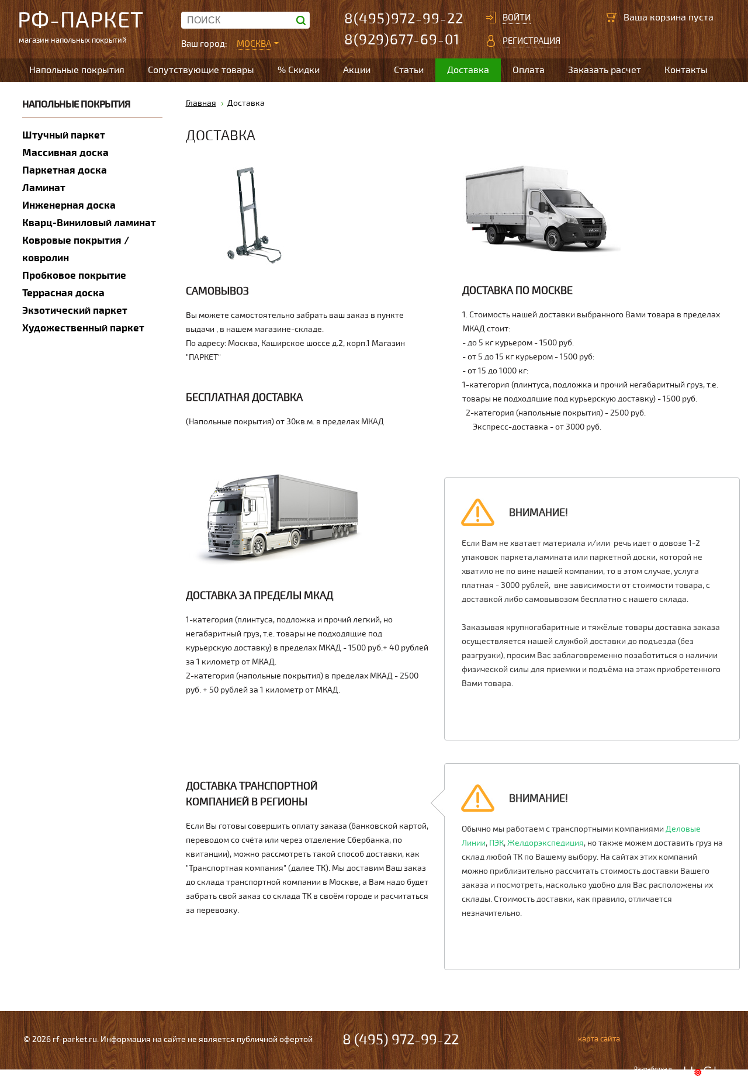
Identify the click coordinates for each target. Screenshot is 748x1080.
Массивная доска (65, 153)
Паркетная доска (64, 170)
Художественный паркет (83, 328)
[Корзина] (612, 17)
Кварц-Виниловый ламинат (89, 223)
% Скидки (299, 70)
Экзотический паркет (74, 310)
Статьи (409, 70)
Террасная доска (63, 293)
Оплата (528, 70)
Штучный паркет (63, 135)
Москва (254, 44)
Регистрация (531, 41)
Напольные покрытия (76, 70)
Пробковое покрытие (74, 275)
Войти (517, 17)
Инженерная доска (69, 205)
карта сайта (599, 1039)
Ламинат (43, 188)
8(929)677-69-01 (402, 40)
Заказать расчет (604, 70)
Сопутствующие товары (201, 70)
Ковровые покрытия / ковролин (75, 249)
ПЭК (496, 843)
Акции (356, 70)
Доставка (468, 70)
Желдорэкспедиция (545, 843)
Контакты (686, 70)
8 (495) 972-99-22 (400, 1039)
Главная (201, 103)
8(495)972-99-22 (403, 19)
